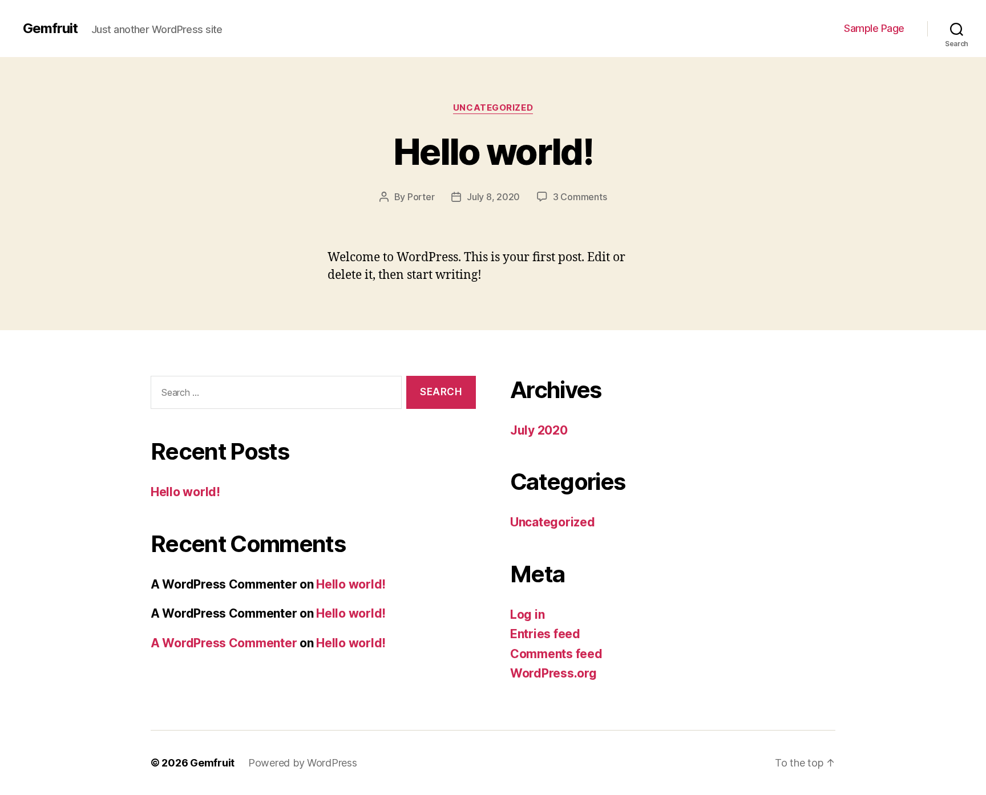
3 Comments (580, 196)
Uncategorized (493, 108)
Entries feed (545, 634)
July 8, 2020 (493, 196)
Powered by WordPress (302, 763)
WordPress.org (553, 673)
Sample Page (874, 28)
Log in (527, 614)
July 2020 (539, 430)
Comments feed (556, 654)
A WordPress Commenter (224, 643)
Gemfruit (50, 28)
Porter (420, 196)
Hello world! (493, 151)
